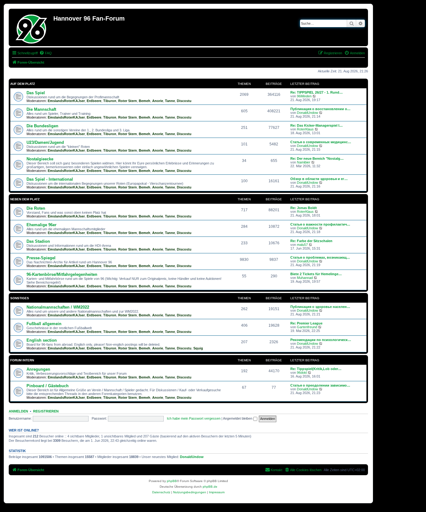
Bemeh (144, 101)
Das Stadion (38, 241)
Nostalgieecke (40, 159)
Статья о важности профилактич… (320, 224)
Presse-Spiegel (41, 258)
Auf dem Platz (22, 83)
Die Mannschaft (41, 109)
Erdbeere (94, 101)
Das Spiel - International (50, 179)
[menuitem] (45, 53)
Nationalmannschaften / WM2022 (58, 307)
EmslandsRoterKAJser (66, 101)
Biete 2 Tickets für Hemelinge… (316, 274)
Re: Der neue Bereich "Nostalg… (317, 158)
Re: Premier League (306, 323)
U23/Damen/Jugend (45, 142)
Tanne (170, 101)
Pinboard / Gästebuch (48, 385)
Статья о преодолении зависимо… (320, 385)
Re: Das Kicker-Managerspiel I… (316, 125)
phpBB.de (210, 486)
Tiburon (109, 101)
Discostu (184, 101)
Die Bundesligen (42, 126)
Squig (198, 348)
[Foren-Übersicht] (31, 27)
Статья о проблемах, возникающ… (320, 257)
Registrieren (46, 411)
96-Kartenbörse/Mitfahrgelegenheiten (62, 274)
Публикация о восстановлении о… (320, 109)
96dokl (302, 372)
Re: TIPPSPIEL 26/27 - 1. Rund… (316, 92)
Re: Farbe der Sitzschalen (311, 241)
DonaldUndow (307, 113)
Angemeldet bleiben (238, 418)
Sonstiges (19, 298)
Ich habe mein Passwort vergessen (193, 418)
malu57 (302, 244)
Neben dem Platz (25, 199)
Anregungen (38, 369)
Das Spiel (36, 92)
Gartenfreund (307, 327)
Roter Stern (127, 101)
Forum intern (22, 360)
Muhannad (305, 278)
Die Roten (36, 208)
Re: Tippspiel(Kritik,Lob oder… (315, 369)
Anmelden (18, 411)
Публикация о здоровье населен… (320, 307)
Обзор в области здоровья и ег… (319, 179)
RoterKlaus (305, 129)
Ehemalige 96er (41, 224)
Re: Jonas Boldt (303, 208)
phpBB (172, 481)
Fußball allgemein (44, 323)
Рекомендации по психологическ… (320, 340)
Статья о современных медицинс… (320, 142)
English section (42, 340)
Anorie (157, 101)
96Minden (304, 96)
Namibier (303, 162)
